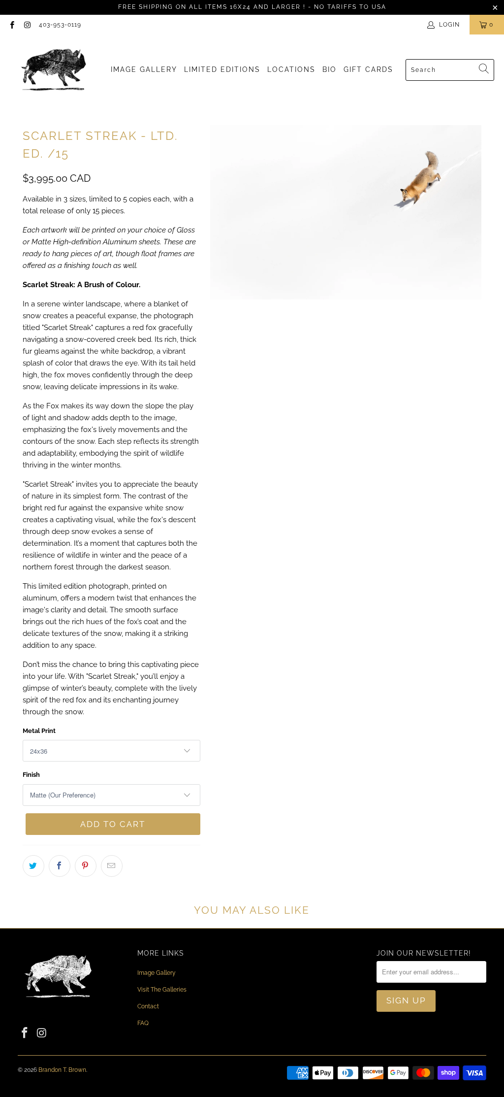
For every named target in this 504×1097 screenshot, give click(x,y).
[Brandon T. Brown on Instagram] (27, 24)
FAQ (143, 1023)
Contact (148, 1006)
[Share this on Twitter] (33, 866)
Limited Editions (222, 69)
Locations (291, 69)
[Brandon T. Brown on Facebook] (11, 24)
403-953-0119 (60, 24)
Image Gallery (144, 69)
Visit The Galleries (162, 989)
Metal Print (39, 730)
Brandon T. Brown (62, 1069)
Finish (31, 774)
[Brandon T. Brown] (54, 69)
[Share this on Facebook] (59, 866)
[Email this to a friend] (112, 866)
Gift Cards (368, 69)
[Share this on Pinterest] (85, 866)
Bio (329, 69)
